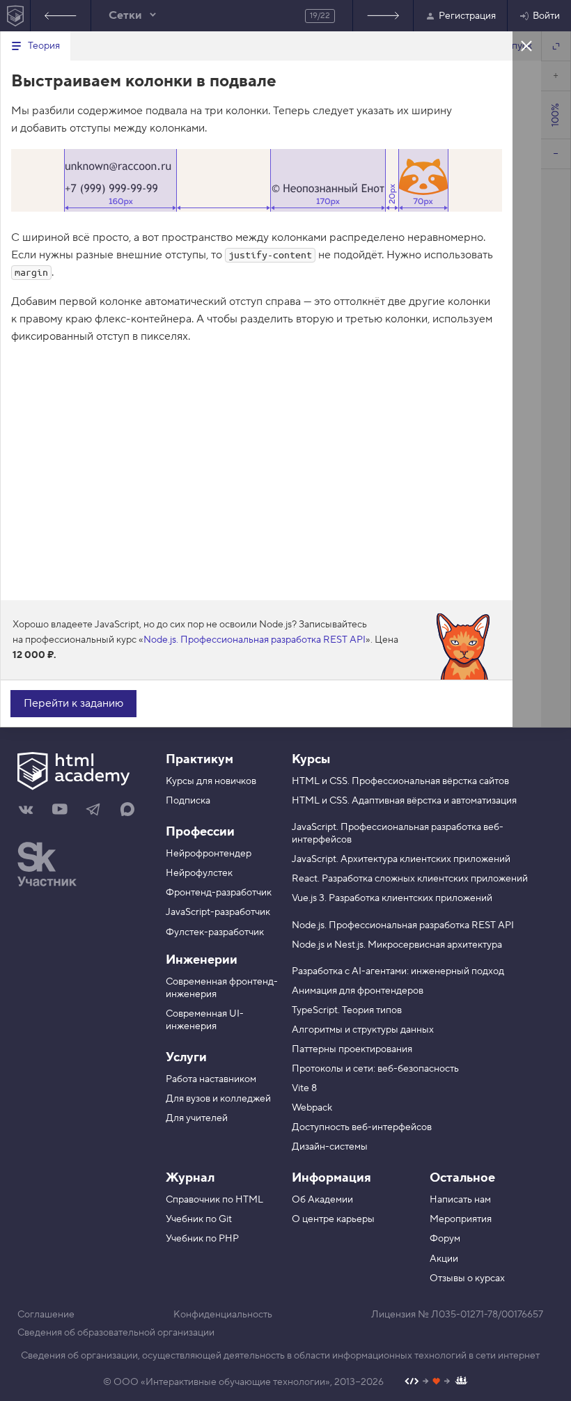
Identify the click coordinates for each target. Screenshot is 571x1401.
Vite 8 (304, 1088)
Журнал (190, 1178)
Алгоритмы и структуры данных (363, 1030)
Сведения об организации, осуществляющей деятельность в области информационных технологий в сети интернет (280, 1355)
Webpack (312, 1108)
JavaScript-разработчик (218, 912)
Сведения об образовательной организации (115, 1332)
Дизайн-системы (330, 1147)
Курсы (311, 759)
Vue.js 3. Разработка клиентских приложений (392, 898)
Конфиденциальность (222, 1314)
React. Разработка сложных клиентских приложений (410, 878)
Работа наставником (211, 1079)
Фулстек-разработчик (215, 932)
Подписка (188, 801)
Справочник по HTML (214, 1199)
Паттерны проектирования (352, 1049)
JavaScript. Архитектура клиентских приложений (401, 859)
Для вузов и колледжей (218, 1099)
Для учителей (197, 1118)
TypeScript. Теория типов (347, 1010)
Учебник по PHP (202, 1238)
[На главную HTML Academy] (15, 15)
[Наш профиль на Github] (436, 1382)
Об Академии (322, 1199)
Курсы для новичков (211, 781)
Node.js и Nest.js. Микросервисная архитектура (397, 945)
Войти (546, 16)
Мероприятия (461, 1219)
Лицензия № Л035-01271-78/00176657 (457, 1314)
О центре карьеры (333, 1219)
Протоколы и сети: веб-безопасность (375, 1069)
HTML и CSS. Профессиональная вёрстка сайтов (400, 781)
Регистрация (467, 16)
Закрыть (526, 45)
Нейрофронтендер (208, 853)
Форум (445, 1238)
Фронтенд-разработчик (219, 892)
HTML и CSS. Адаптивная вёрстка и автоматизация (404, 801)
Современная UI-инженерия (205, 1020)
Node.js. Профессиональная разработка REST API (254, 640)
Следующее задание (383, 15)
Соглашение (46, 1314)
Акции (444, 1259)
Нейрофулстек (199, 873)
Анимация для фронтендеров (357, 991)
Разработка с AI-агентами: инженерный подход (398, 971)
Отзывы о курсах (467, 1278)
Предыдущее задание (60, 15)
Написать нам (460, 1199)
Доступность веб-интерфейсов (362, 1127)
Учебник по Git (199, 1219)
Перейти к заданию (73, 703)
